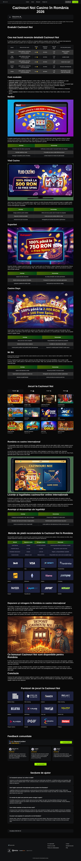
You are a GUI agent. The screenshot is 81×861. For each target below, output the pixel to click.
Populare (15, 390)
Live (31, 390)
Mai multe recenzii (41, 764)
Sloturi (64, 390)
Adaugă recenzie (66, 742)
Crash (48, 390)
